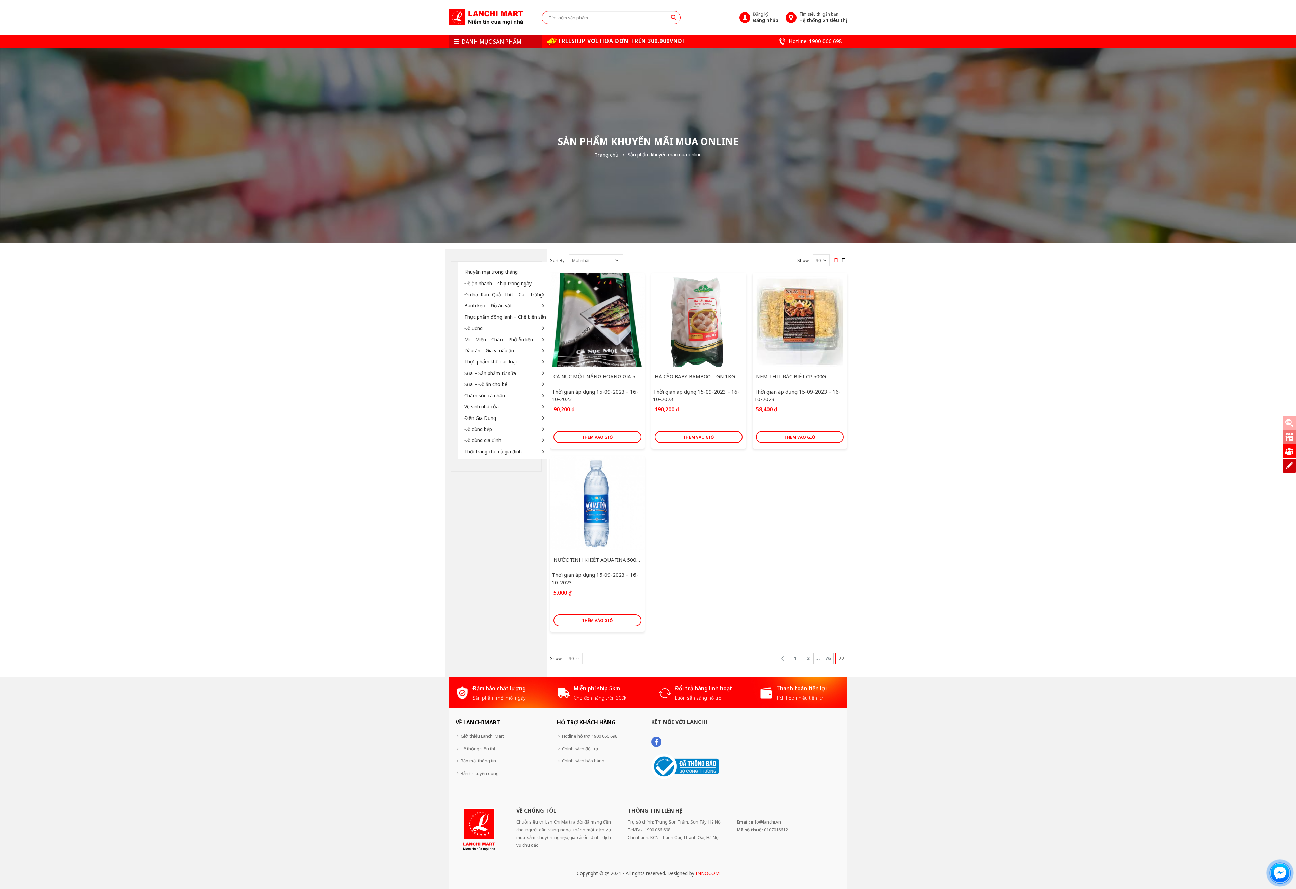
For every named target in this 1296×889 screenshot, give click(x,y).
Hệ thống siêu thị (478, 749)
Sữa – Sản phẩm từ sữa (490, 373)
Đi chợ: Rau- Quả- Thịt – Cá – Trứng (503, 294)
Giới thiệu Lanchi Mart (482, 736)
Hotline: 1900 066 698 (814, 40)
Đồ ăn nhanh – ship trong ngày (498, 283)
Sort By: (558, 260)
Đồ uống (473, 328)
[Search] (673, 17)
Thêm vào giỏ (597, 437)
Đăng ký (765, 17)
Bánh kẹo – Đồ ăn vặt (488, 305)
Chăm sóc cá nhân (484, 395)
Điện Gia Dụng (480, 418)
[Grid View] (836, 261)
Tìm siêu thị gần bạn (823, 17)
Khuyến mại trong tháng (491, 272)
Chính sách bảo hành (583, 761)
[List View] (844, 261)
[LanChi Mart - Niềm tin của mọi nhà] (486, 17)
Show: (803, 260)
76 (828, 658)
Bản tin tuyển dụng (480, 773)
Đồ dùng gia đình (482, 440)
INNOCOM (708, 873)
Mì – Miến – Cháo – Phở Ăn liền (498, 339)
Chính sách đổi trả (580, 749)
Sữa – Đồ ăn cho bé (485, 384)
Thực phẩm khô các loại (490, 361)
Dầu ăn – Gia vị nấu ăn (489, 350)
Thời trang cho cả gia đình (493, 451)
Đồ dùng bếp (478, 429)
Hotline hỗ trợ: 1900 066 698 (589, 736)
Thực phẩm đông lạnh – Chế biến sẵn (505, 317)
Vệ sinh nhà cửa (481, 406)
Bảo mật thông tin (478, 761)
